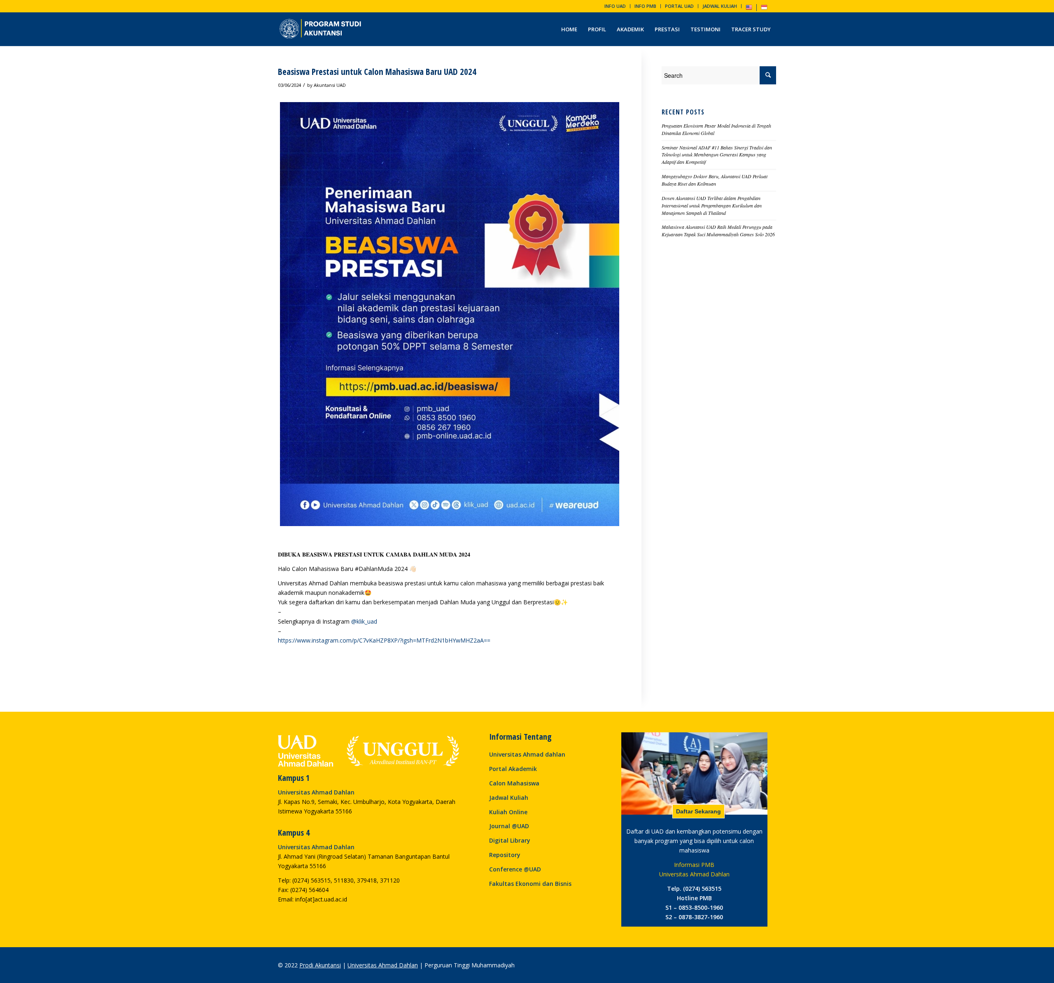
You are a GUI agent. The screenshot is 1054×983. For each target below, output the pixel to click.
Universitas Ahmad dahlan (527, 754)
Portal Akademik (513, 769)
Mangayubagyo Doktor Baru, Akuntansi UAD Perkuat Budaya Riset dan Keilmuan (714, 180)
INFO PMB (645, 6)
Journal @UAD (509, 826)
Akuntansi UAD (330, 85)
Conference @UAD (515, 869)
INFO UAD (615, 6)
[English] (749, 9)
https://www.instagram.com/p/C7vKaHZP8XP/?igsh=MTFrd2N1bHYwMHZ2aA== (384, 640)
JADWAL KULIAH (719, 6)
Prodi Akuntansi (320, 965)
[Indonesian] (764, 9)
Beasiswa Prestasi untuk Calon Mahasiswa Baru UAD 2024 (377, 71)
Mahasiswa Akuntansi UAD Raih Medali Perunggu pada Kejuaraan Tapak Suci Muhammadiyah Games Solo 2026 (718, 231)
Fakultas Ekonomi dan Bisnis (530, 883)
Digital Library (509, 840)
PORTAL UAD (679, 6)
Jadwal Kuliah (508, 797)
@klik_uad (364, 621)
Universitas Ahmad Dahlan (382, 965)
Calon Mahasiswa (514, 783)
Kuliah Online (508, 812)
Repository (504, 855)
